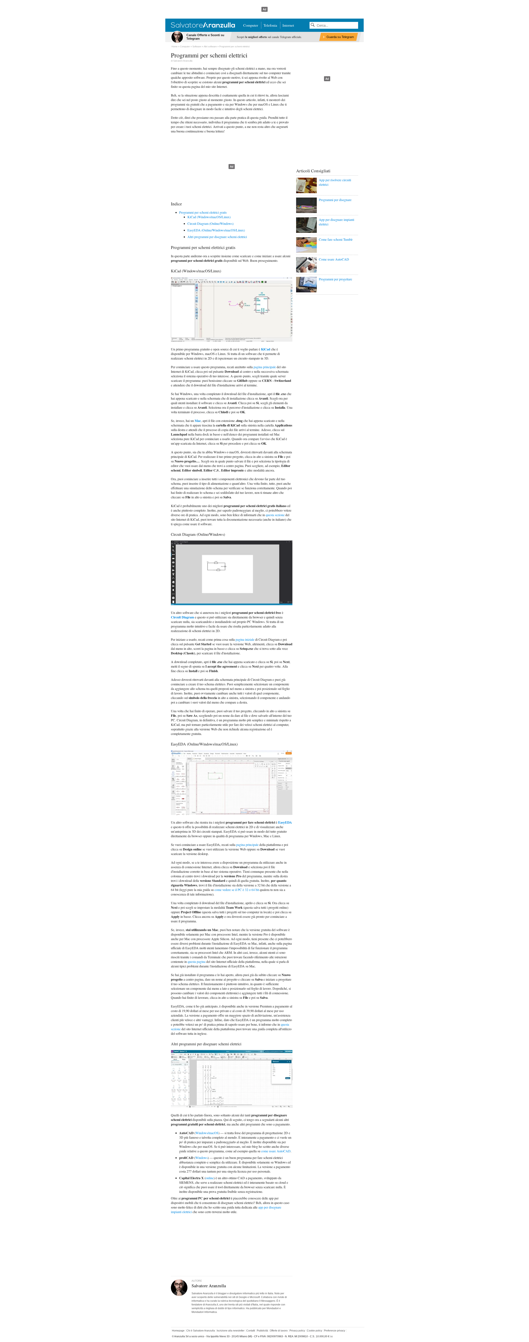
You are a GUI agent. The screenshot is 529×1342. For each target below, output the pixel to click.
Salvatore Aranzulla (182, 61)
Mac (198, 420)
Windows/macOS (206, 1133)
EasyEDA (285, 822)
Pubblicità (262, 1330)
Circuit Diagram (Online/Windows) (210, 223)
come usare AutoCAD (276, 1151)
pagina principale (265, 367)
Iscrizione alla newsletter (230, 1330)
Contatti (250, 1330)
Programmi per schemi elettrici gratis (203, 212)
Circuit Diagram (182, 617)
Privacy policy (297, 1330)
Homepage (178, 1330)
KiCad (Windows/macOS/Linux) (209, 217)
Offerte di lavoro (279, 1330)
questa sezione (275, 515)
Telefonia (270, 25)
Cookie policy (314, 1330)
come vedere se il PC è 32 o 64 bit (236, 889)
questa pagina (196, 961)
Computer (250, 25)
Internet (288, 25)
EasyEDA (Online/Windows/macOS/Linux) (216, 230)
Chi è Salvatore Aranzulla (200, 1330)
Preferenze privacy (334, 1330)
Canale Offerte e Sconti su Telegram (205, 36)
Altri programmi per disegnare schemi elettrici (217, 237)
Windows (201, 1157)
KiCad (265, 349)
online (210, 1178)
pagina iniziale (245, 639)
